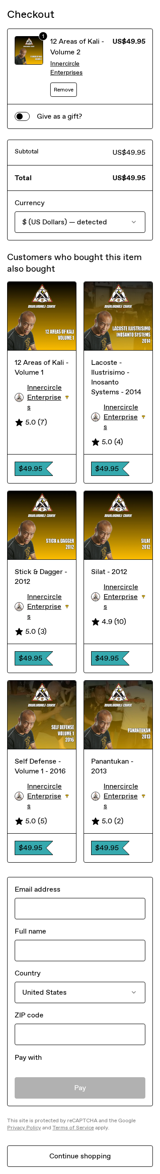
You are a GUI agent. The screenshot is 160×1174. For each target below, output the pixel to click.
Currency (29, 202)
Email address (37, 889)
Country (27, 973)
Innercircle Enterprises (66, 68)
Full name (30, 931)
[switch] (22, 116)
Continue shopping (80, 1156)
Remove (63, 90)
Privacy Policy (24, 1127)
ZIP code (29, 1015)
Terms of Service (73, 1127)
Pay (80, 1087)
